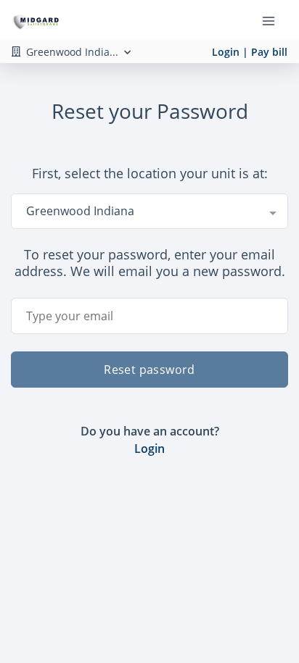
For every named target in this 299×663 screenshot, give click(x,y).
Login (149, 448)
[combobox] (149, 210)
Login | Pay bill (249, 52)
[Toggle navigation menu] (274, 20)
